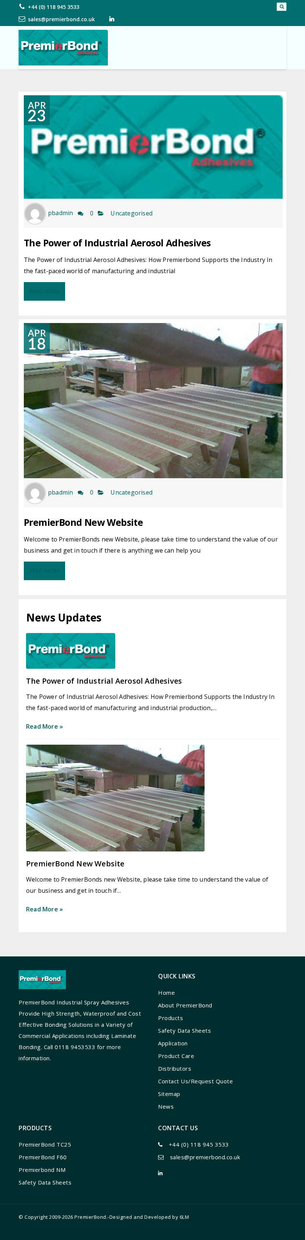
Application (173, 1043)
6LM (184, 1217)
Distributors (174, 1068)
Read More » (44, 726)
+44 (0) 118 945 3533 (53, 6)
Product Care (176, 1056)
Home (166, 992)
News (166, 1106)
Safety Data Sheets (184, 1030)
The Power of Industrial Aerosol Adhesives (117, 242)
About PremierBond (185, 1005)
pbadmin (60, 213)
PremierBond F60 (43, 1157)
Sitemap (169, 1093)
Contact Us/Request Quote (195, 1081)
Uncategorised (131, 213)
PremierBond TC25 (45, 1144)
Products (170, 1018)
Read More (44, 291)
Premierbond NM (42, 1169)
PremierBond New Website (83, 522)
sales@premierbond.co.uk (61, 19)
